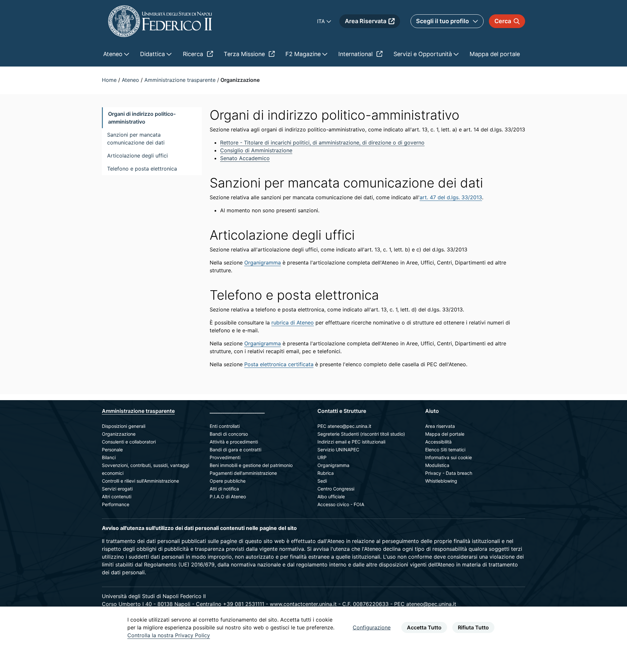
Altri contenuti (116, 496)
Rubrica (325, 473)
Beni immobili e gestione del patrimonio (251, 465)
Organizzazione (119, 434)
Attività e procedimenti (234, 441)
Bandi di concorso (229, 434)
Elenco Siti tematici (445, 449)
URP (322, 457)
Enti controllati (225, 426)
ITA (322, 21)
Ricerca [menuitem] (194, 54)
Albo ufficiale (331, 496)
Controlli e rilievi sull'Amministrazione (140, 481)
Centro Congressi (335, 488)
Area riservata (440, 426)
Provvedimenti (225, 457)
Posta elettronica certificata (279, 364)
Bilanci (109, 457)
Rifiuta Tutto (473, 627)
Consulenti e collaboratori (129, 441)
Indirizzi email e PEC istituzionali (351, 441)
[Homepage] (160, 21)
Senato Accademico (245, 158)
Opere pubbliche (228, 481)
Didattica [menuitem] (153, 54)
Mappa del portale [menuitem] (495, 54)
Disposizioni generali (123, 426)
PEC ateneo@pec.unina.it (344, 426)
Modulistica (437, 465)
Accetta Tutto (424, 627)
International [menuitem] (356, 54)
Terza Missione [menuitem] (245, 54)
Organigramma (262, 262)
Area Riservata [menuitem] (365, 21)
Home (110, 80)
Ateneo (131, 80)
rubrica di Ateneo (292, 322)
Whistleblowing (441, 481)
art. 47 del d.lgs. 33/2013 (451, 197)
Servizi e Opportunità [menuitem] (424, 54)
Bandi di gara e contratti (235, 449)
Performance (115, 504)
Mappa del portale (444, 434)
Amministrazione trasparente (180, 80)
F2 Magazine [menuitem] (303, 54)
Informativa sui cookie (448, 457)
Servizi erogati (117, 488)
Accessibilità (438, 441)
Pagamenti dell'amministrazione (243, 473)
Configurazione (372, 627)
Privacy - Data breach (448, 473)
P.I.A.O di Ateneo (228, 496)
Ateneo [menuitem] (113, 54)
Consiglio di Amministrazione (256, 150)
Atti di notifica (224, 488)
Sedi (322, 481)
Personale (112, 449)
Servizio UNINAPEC (338, 449)
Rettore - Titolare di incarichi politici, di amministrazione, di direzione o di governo (322, 142)
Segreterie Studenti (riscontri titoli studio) (361, 434)
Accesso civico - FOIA (340, 504)
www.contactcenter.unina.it (303, 604)
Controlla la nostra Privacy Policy (168, 635)
